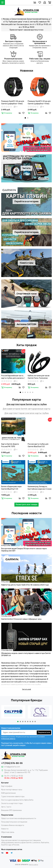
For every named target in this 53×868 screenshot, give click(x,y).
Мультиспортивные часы (11, 790)
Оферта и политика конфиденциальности (18, 818)
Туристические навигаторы (13, 797)
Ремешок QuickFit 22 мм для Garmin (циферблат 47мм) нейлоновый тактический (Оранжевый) (39, 102)
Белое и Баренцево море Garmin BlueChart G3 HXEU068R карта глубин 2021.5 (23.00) (11, 488)
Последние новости (27, 513)
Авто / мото (6, 807)
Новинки (26, 70)
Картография (6, 786)
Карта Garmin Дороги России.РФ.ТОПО (10, 445)
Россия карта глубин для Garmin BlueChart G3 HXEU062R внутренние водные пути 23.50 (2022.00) (38, 445)
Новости (4, 829)
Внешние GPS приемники (11, 810)
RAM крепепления (8, 793)
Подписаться (44, 732)
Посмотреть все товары (26, 504)
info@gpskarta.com (12, 767)
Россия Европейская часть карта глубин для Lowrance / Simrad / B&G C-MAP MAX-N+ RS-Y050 (13, 377)
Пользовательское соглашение (14, 822)
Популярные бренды (26, 700)
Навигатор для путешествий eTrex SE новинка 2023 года (25, 585)
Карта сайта (33, 864)
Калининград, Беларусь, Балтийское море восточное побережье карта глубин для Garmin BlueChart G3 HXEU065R (40, 488)
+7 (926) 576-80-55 (12, 763)
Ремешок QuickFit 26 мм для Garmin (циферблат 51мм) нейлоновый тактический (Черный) (12, 102)
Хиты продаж (26, 345)
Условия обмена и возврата (12, 825)
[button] (25, 118)
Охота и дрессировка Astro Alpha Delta (17, 800)
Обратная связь (7, 832)
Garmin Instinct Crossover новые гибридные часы (21, 619)
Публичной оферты (8, 739)
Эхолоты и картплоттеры (12, 803)
